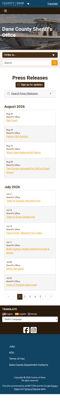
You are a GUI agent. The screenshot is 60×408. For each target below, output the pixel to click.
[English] (8, 314)
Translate (52, 3)
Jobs (12, 346)
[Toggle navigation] (5, 11)
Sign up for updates (32, 84)
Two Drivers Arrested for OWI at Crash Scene (28, 170)
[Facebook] (26, 330)
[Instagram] (33, 330)
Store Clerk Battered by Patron (23, 152)
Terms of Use (17, 358)
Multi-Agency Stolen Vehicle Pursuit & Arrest (27, 251)
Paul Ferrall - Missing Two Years (24, 233)
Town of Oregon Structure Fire (23, 200)
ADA (11, 352)
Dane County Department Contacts (28, 364)
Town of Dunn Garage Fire (20, 216)
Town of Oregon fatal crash (21, 284)
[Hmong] (33, 314)
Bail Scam (11, 120)
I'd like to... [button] (17, 54)
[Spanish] (21, 314)
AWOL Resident (15, 268)
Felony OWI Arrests (17, 136)
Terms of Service (32, 389)
